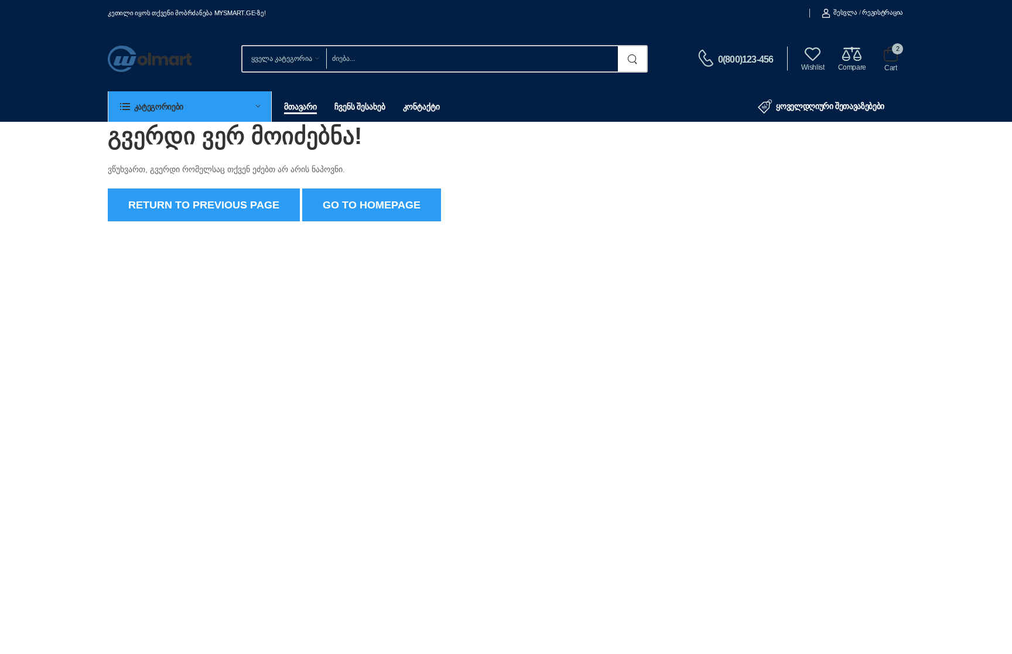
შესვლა (845, 12)
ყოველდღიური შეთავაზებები (830, 106)
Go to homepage (371, 205)
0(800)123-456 (746, 59)
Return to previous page (203, 205)
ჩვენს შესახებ (359, 106)
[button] (190, 106)
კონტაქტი (421, 106)
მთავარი (300, 106)
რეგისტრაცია (882, 12)
